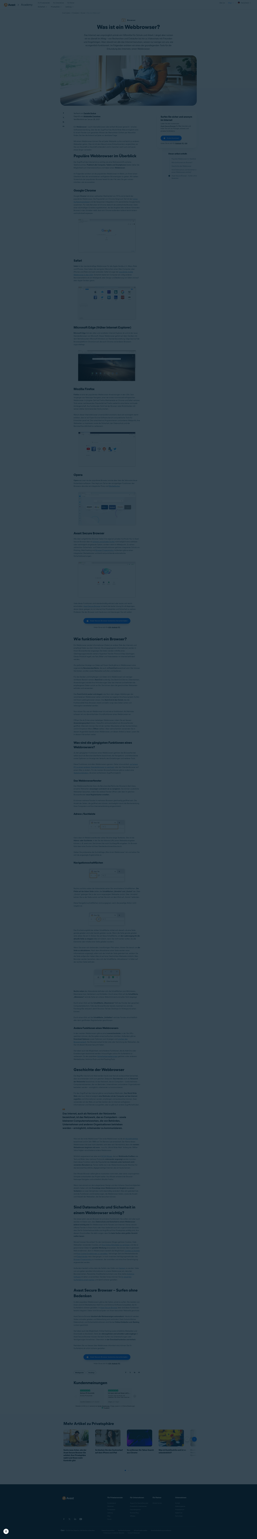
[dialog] (128, 769)
